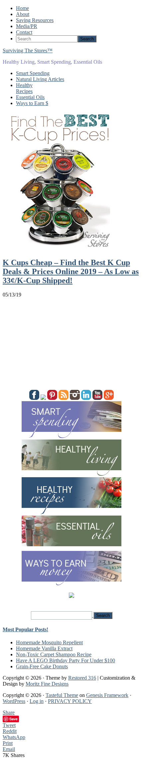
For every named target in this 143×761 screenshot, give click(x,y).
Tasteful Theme (62, 695)
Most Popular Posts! (25, 629)
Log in (37, 701)
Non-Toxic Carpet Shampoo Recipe (53, 654)
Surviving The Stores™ (28, 50)
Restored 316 (82, 678)
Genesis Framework (107, 695)
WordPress (14, 701)
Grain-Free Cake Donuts (42, 666)
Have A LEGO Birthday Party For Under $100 (65, 660)
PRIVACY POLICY (70, 701)
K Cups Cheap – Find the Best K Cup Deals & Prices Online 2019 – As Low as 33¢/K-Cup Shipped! (71, 271)
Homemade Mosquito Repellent (49, 642)
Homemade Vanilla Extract (44, 648)
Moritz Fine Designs (47, 684)
